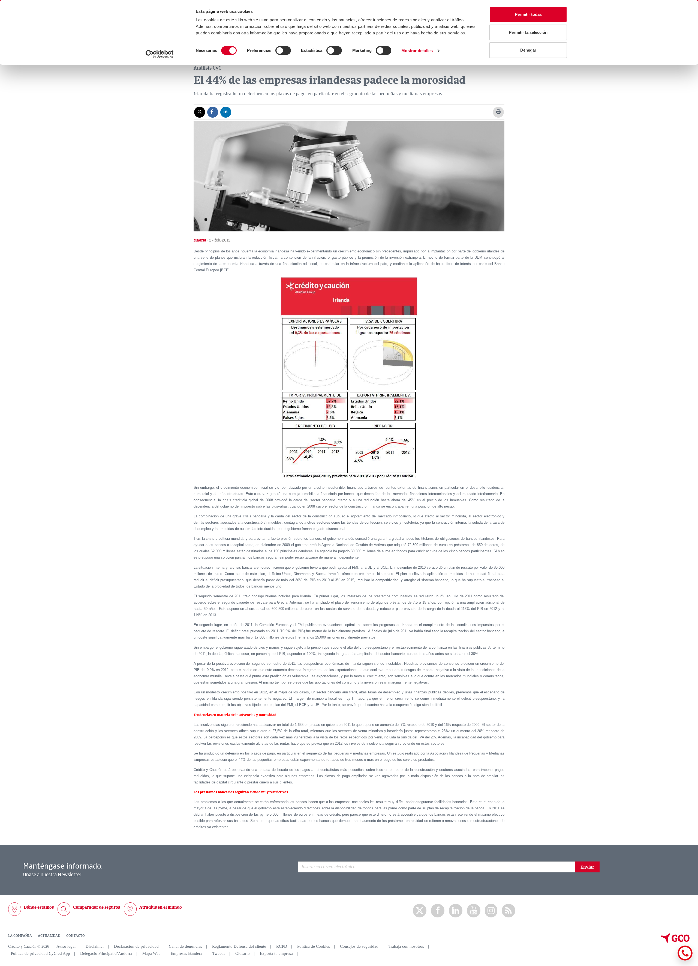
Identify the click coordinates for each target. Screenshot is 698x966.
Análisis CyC (207, 68)
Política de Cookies (313, 946)
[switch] (283, 50)
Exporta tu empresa (276, 953)
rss (509, 910)
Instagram (491, 911)
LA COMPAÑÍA (20, 936)
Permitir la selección (528, 32)
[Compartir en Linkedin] (226, 112)
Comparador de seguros (96, 907)
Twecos (218, 953)
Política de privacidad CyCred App (40, 953)
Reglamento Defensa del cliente (239, 946)
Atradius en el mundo (160, 907)
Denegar (528, 50)
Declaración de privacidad (136, 946)
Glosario (242, 953)
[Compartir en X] (200, 112)
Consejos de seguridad (359, 946)
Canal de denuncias (185, 946)
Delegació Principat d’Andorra (106, 953)
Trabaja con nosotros (406, 946)
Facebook (438, 910)
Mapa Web (151, 953)
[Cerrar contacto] (669, 959)
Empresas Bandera (186, 953)
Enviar (587, 867)
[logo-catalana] (675, 941)
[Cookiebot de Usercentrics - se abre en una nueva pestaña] (159, 54)
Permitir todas (528, 14)
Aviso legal (66, 946)
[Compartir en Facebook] (213, 112)
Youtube (474, 910)
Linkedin (456, 910)
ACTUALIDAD (49, 936)
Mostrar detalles (417, 50)
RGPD (281, 946)
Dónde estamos (39, 907)
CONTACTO (75, 936)
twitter (420, 911)
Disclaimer (95, 946)
